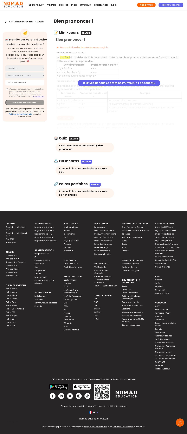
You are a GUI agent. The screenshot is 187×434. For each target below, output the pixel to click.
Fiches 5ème (11, 292)
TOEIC (96, 315)
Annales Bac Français (16, 262)
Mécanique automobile (132, 312)
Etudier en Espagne (130, 270)
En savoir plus (38, 96)
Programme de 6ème (43, 227)
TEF (95, 305)
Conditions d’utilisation (123, 426)
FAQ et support (40, 296)
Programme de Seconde (45, 240)
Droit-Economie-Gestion (132, 227)
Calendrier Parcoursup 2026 (167, 247)
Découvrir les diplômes (104, 230)
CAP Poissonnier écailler (21, 21)
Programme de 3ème (43, 237)
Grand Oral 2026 (162, 267)
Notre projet (36, 5)
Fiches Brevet (11, 305)
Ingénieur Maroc (162, 339)
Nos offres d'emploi (76, 379)
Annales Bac (11, 255)
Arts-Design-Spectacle (132, 237)
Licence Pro (69, 319)
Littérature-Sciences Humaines (135, 230)
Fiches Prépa (11, 315)
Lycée (74, 5)
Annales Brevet (12, 259)
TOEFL (96, 319)
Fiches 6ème (11, 288)
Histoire (67, 230)
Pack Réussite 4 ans (73, 267)
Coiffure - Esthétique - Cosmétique (131, 297)
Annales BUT (11, 272)
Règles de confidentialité (124, 379)
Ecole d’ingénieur (102, 250)
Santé (124, 240)
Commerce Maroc (163, 352)
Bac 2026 (10, 239)
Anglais (40, 21)
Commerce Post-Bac (164, 342)
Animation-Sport (162, 313)
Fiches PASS (11, 322)
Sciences (126, 234)
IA (35, 257)
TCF (96, 302)
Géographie (69, 234)
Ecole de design (101, 247)
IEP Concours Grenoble (165, 358)
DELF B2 (97, 312)
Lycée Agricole (70, 299)
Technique (160, 332)
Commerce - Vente (130, 302)
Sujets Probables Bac (164, 234)
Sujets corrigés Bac (163, 240)
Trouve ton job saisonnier (105, 286)
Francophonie (40, 277)
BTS (65, 303)
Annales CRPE (12, 275)
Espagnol (68, 247)
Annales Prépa (12, 269)
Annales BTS (11, 265)
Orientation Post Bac (164, 257)
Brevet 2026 (11, 242)
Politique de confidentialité (20, 114)
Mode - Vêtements (130, 292)
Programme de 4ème (43, 234)
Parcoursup (99, 227)
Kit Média (38, 306)
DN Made (68, 323)
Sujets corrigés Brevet (164, 237)
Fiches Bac (11, 302)
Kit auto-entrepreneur (131, 325)
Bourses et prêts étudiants (101, 271)
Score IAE (159, 365)
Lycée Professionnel (72, 296)
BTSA (66, 306)
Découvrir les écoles (103, 240)
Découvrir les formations (105, 234)
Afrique (37, 274)
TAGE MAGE (160, 362)
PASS (66, 326)
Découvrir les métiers (103, 237)
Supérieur (85, 5)
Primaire (51, 5)
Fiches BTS (10, 312)
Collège (63, 5)
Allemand (68, 250)
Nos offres (146, 5)
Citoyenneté (39, 270)
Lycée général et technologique (71, 291)
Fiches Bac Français (15, 309)
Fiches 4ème (11, 295)
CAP (65, 286)
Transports (126, 289)
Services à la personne (132, 315)
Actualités (38, 299)
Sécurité (158, 329)
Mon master (160, 263)
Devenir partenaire (102, 254)
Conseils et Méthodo (164, 227)
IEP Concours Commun (165, 355)
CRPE (157, 306)
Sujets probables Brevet (165, 230)
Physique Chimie (71, 240)
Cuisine (125, 286)
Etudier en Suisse (129, 267)
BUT (65, 309)
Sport (36, 267)
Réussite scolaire (42, 260)
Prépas (67, 313)
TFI (95, 298)
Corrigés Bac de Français (166, 244)
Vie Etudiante (100, 267)
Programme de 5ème (43, 230)
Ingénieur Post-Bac (163, 336)
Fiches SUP (10, 325)
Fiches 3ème (11, 298)
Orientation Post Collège (165, 260)
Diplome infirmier (71, 330)
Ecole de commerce (103, 244)
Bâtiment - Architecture (132, 305)
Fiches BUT (10, 319)
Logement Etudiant (102, 276)
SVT (65, 237)
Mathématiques (71, 227)
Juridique (159, 319)
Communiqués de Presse (45, 303)
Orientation (101, 5)
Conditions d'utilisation (99, 379)
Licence (67, 316)
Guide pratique (162, 293)
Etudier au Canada (130, 263)
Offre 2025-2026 (71, 263)
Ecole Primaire (70, 280)
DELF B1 (97, 309)
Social (124, 244)
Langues (125, 250)
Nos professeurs (41, 253)
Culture (158, 316)
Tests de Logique (162, 369)
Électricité (126, 309)
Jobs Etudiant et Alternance (101, 281)
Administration (161, 309)
